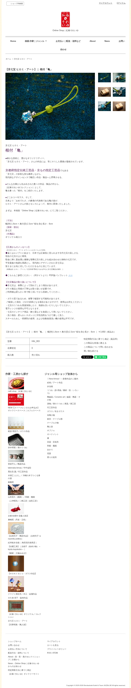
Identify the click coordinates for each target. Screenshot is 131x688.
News (107, 41)
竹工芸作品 (52, 407)
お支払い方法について (17, 649)
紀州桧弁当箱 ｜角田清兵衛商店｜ (22, 543)
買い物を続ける (91, 351)
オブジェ (51, 430)
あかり (50, 450)
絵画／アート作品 (54, 382)
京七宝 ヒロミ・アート (23, 59)
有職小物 (51, 415)
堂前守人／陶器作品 (16, 464)
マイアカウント (105, 3)
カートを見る (53, 645)
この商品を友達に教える (95, 343)
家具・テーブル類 (54, 419)
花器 (49, 453)
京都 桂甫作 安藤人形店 (18, 516)
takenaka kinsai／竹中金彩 (19, 468)
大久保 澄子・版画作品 (18, 598)
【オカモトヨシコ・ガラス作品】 (22, 573)
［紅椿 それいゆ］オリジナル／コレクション (24, 615)
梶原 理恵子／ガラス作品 (19, 431)
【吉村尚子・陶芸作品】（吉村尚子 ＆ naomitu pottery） (24, 537)
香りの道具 (52, 457)
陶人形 (50, 427)
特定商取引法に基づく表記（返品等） (101, 339)
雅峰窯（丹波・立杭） (17, 520)
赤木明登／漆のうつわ (17, 447)
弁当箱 (50, 386)
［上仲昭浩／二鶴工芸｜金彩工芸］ (23, 501)
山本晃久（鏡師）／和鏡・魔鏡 (21, 497)
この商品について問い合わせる (98, 347)
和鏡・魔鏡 (52, 446)
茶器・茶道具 (53, 442)
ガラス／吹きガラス (55, 411)
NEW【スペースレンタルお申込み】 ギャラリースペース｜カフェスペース (24, 409)
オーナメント (53, 434)
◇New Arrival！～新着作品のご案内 (62, 379)
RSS (49, 653)
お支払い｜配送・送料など (68, 41)
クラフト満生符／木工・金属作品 (22, 594)
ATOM (55, 653)
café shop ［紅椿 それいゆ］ (20, 391)
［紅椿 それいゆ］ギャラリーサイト (23, 674)
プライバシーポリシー (56, 649)
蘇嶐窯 (11, 482)
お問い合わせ (13, 645)
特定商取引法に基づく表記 (19, 670)
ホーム (8, 59)
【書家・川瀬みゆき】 (17, 553)
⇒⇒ (70, 275)
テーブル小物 (53, 423)
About (93, 41)
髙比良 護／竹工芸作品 (18, 472)
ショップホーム (14, 641)
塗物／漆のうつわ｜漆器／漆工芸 (61, 404)
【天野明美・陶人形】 (17, 625)
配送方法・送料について (18, 653)
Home (13, 41)
